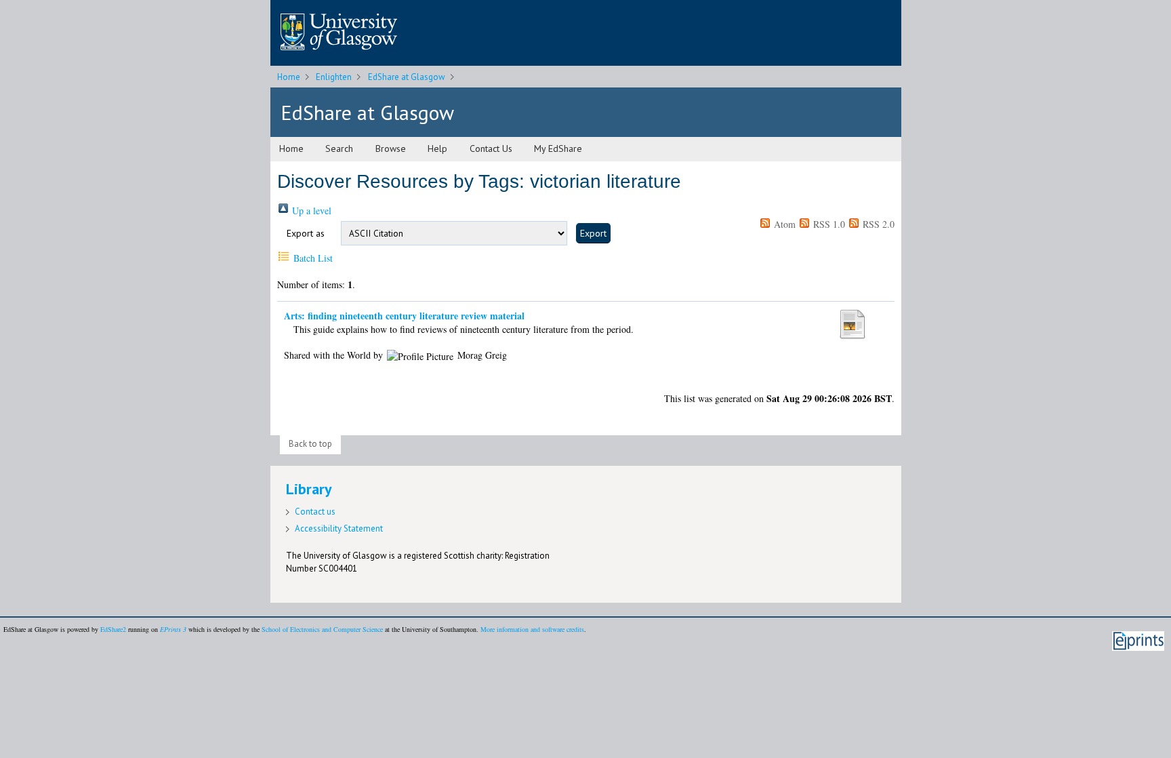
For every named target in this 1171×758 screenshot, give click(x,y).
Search (339, 148)
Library (309, 488)
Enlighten (334, 77)
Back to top (310, 444)
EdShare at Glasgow (406, 77)
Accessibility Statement (339, 528)
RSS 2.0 (877, 224)
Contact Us (491, 148)
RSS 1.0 (827, 224)
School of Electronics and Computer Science (322, 629)
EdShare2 (113, 629)
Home (288, 77)
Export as (306, 233)
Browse (390, 148)
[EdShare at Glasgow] (339, 54)
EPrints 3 (173, 629)
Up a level (310, 210)
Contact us (315, 511)
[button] (593, 233)
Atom (783, 224)
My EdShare (558, 148)
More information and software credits (532, 629)
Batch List (312, 258)
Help (437, 148)
